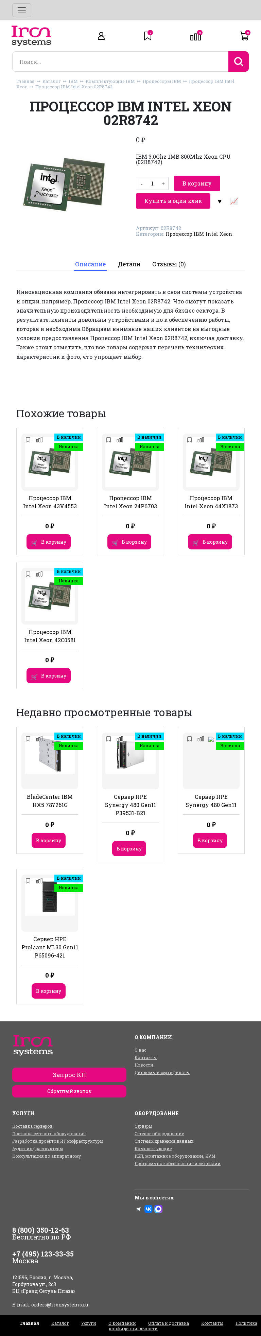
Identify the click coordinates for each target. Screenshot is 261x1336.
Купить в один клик (173, 200)
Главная (25, 81)
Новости (144, 1065)
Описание (90, 264)
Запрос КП (69, 1075)
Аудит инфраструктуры (37, 1148)
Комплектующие (153, 1148)
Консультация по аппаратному (46, 1156)
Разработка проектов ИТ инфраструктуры (57, 1141)
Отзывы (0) (169, 264)
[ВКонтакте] (148, 1209)
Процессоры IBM (162, 81)
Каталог (51, 81)
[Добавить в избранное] (219, 200)
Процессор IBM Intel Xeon (199, 234)
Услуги (88, 1323)
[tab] (90, 264)
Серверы (143, 1126)
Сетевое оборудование (159, 1133)
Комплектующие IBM (110, 81)
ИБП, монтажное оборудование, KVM (175, 1156)
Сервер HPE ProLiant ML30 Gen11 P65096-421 (49, 947)
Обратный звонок (69, 1091)
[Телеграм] (139, 1209)
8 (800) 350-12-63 (40, 1230)
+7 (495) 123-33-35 (43, 1253)
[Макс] (158, 1209)
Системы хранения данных (164, 1141)
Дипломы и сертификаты (162, 1072)
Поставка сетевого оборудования (49, 1133)
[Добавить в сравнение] (233, 200)
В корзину (197, 183)
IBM (73, 81)
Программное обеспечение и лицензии (178, 1163)
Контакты (146, 1057)
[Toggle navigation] (21, 10)
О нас (140, 1050)
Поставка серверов (32, 1126)
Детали (129, 264)
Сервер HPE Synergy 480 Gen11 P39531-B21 (130, 804)
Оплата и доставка (168, 1323)
